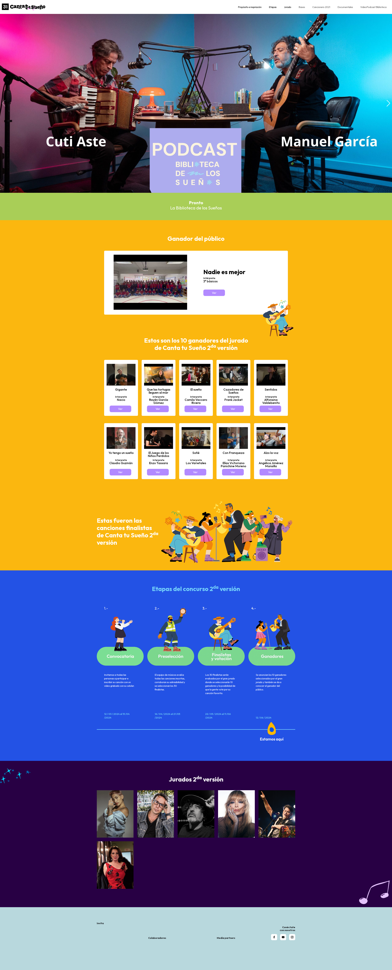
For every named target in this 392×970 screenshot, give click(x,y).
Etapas (273, 7)
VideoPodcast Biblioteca (373, 7)
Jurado (287, 7)
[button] (388, 103)
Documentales (345, 7)
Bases (302, 7)
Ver (214, 293)
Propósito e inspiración (250, 7)
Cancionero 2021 (321, 7)
